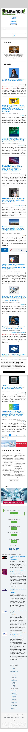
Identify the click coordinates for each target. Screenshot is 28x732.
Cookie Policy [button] (14, 366)
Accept (14, 371)
